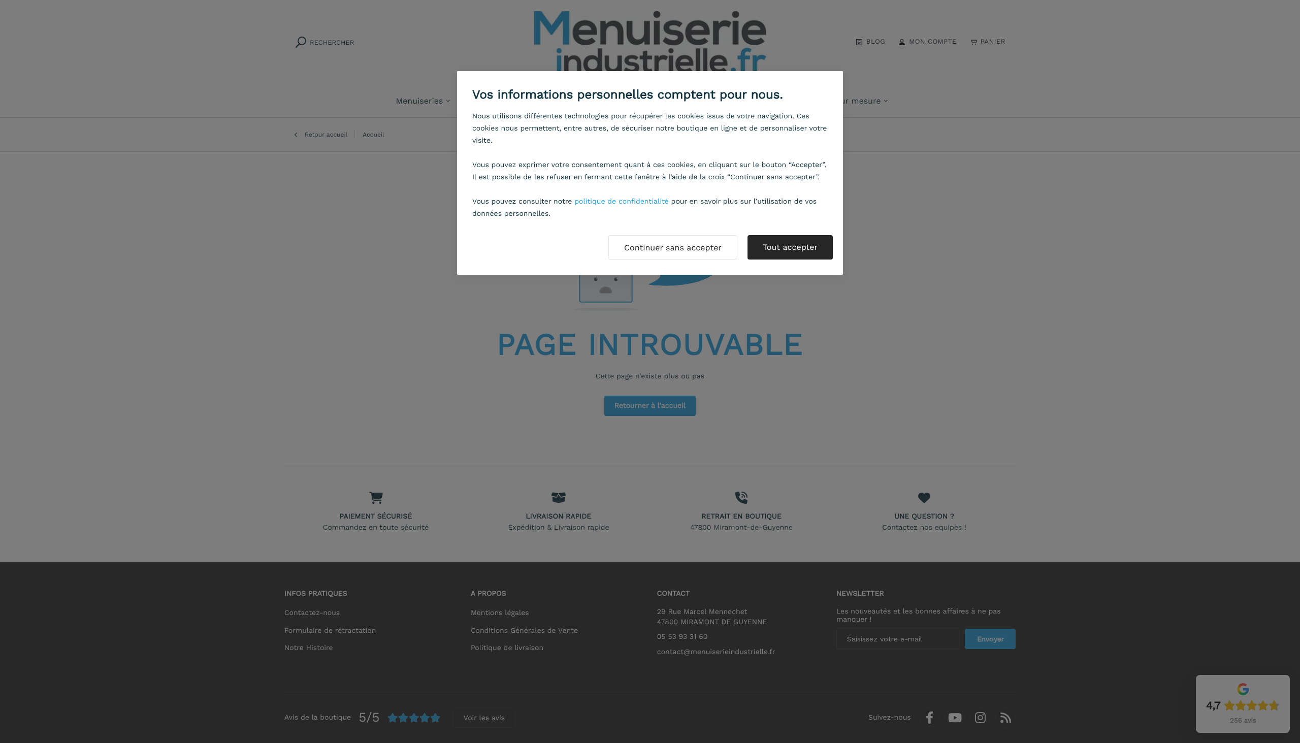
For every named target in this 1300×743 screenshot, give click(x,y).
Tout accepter (790, 247)
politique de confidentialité (621, 202)
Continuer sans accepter (673, 247)
